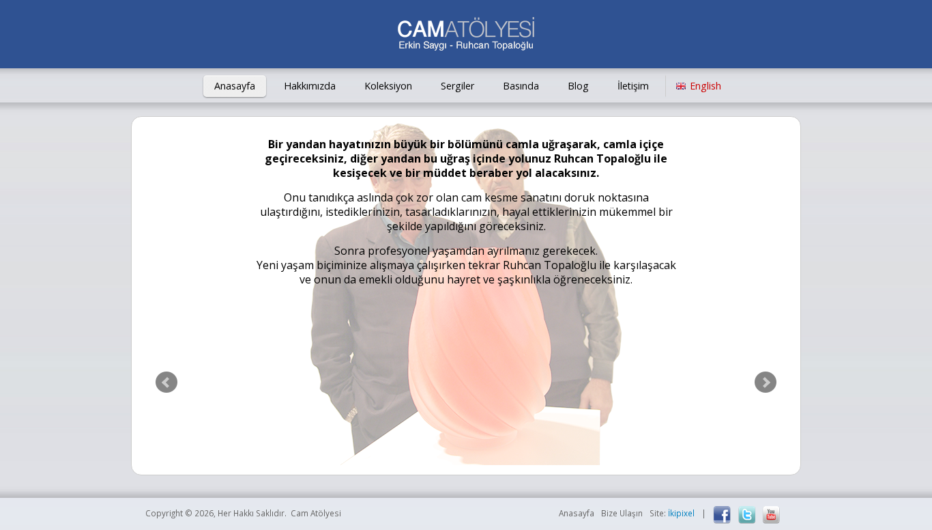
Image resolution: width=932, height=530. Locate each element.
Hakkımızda (310, 85)
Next (765, 382)
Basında (521, 85)
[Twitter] (746, 515)
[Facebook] (722, 515)
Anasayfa (234, 85)
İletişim (633, 85)
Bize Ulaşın (622, 512)
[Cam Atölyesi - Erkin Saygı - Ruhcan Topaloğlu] (466, 36)
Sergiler (457, 85)
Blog (578, 85)
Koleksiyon (388, 85)
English (705, 85)
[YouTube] (771, 515)
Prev (166, 382)
